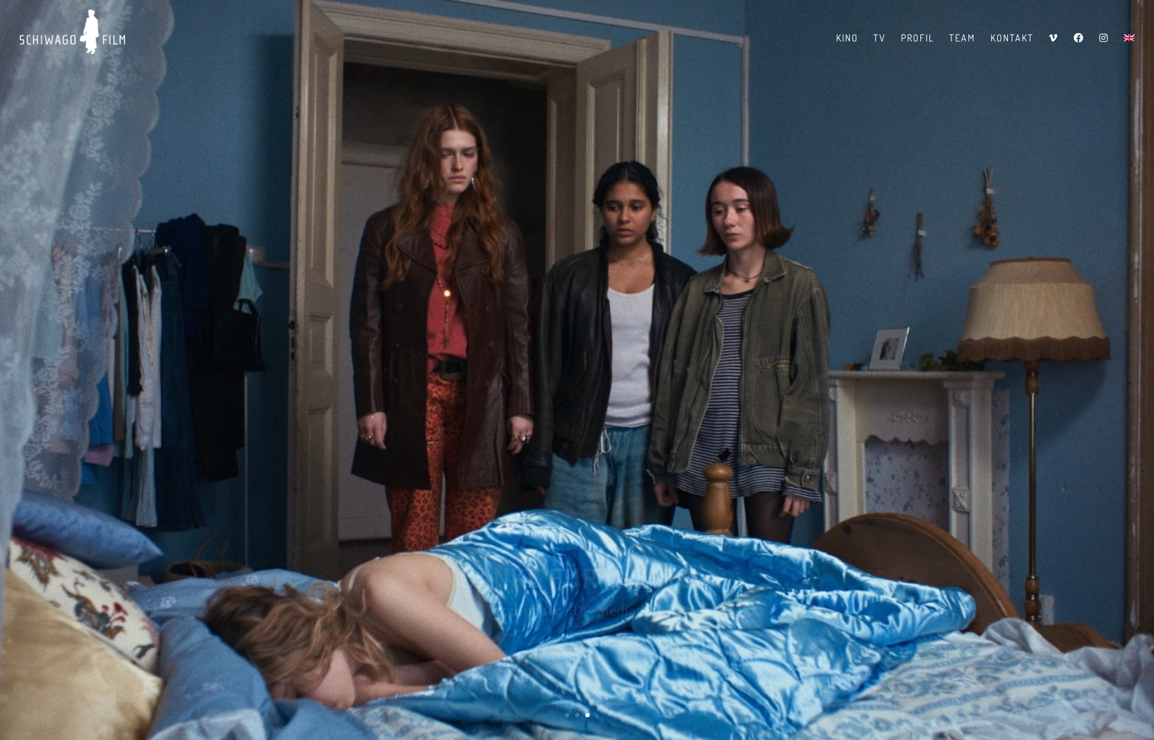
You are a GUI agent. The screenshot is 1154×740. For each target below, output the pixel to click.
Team (962, 39)
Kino (847, 39)
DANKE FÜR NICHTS (577, 550)
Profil (917, 39)
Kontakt (1012, 39)
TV (879, 39)
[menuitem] (1129, 48)
